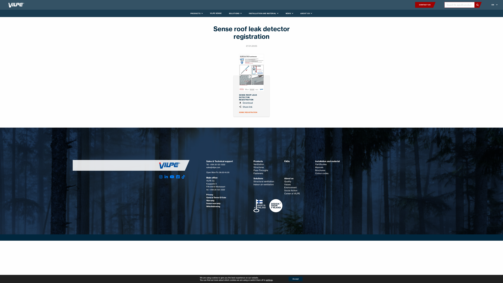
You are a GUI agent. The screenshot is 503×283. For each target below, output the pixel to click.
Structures (258, 167)
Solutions (258, 178)
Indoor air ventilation (263, 184)
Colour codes (321, 173)
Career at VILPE (292, 193)
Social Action (290, 190)
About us (289, 178)
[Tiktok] (183, 176)
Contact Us (425, 5)
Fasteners (258, 173)
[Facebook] (178, 176)
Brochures (320, 170)
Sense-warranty (213, 203)
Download (247, 103)
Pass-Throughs (260, 170)
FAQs (287, 161)
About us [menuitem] (305, 13)
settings (269, 280)
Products (258, 161)
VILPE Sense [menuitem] (216, 13)
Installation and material (327, 161)
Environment (290, 187)
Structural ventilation (263, 181)
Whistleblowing (213, 206)
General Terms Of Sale (216, 197)
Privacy (209, 195)
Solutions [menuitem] (234, 13)
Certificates (321, 164)
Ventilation (258, 164)
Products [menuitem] (195, 13)
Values (287, 184)
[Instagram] (160, 176)
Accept (295, 279)
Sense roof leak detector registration (248, 97)
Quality (287, 181)
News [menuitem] (288, 13)
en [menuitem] (493, 5)
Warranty (210, 200)
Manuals (319, 167)
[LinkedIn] (166, 176)
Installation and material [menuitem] (262, 13)
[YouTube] (172, 176)
